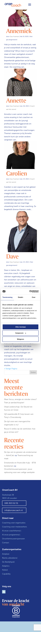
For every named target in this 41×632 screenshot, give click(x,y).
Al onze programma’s (11, 535)
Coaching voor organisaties (13, 523)
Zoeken (33, 372)
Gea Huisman (14, 36)
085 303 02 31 (11, 503)
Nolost (5, 570)
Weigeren (20, 339)
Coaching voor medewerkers (14, 527)
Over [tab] (33, 297)
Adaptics (5, 566)
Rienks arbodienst (9, 558)
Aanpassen (19, 333)
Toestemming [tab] (7, 297)
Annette (16, 100)
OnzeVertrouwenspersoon (13, 539)
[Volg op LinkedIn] (3, 591)
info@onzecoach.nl (13, 510)
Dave (12, 256)
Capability (6, 574)
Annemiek (19, 30)
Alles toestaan (20, 327)
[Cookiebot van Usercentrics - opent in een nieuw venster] (29, 291)
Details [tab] (20, 297)
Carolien (16, 173)
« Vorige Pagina (10, 368)
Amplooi (6, 554)
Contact (5, 542)
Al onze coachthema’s (11, 531)
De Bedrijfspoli (8, 562)
